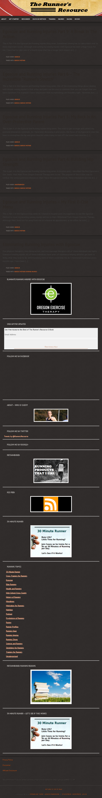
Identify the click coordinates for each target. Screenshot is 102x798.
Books (77, 19)
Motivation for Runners (15, 605)
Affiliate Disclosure (10, 770)
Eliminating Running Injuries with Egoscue (41, 244)
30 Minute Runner (13, 572)
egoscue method (19, 60)
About (3, 19)
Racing (69, 19)
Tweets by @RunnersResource (16, 436)
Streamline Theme (36, 794)
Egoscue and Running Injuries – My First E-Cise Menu (45, 204)
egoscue (17, 103)
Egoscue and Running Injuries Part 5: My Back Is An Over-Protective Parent (49, 119)
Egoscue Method (39, 19)
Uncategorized (19, 184)
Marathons (10, 601)
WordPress (76, 794)
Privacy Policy (8, 760)
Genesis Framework (51, 794)
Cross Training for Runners (16, 576)
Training (52, 19)
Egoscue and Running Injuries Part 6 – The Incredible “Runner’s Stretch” (41, 76)
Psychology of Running (15, 618)
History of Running (13, 597)
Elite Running (11, 584)
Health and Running (13, 588)
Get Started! (14, 19)
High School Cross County (16, 593)
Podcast (9, 614)
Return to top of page (53, 789)
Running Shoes (12, 639)
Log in (84, 794)
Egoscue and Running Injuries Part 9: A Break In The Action (50, 34)
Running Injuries (12, 635)
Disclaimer (7, 765)
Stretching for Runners (15, 648)
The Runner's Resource (51, 8)
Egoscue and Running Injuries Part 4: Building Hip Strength (48, 161)
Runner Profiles (12, 626)
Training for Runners (14, 652)
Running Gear (11, 631)
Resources (26, 19)
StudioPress (66, 794)
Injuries (61, 19)
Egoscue (17, 57)
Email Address (10, 334)
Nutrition (9, 609)
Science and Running (14, 643)
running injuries (31, 271)
